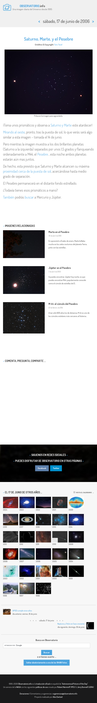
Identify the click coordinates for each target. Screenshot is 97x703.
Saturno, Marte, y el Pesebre (48, 39)
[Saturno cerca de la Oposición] (27, 519)
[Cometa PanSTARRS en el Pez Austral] (43, 519)
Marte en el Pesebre (58, 232)
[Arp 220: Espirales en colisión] (27, 588)
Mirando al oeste (14, 132)
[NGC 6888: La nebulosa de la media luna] (59, 502)
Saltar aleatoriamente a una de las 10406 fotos (46, 662)
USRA (91, 687)
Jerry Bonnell (82, 687)
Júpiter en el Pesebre (59, 267)
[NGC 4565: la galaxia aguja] (76, 571)
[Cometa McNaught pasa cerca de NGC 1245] (59, 537)
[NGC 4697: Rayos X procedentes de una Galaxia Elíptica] (27, 571)
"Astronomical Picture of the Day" (75, 684)
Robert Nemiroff (63, 687)
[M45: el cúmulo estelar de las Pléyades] (59, 519)
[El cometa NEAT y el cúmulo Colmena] (76, 554)
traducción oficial (43, 684)
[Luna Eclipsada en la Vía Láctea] (43, 537)
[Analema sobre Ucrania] (27, 554)
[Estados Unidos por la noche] (43, 588)
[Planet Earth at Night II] (27, 502)
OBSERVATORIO (29, 6)
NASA (18, 687)
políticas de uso (42, 687)
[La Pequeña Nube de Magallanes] (59, 554)
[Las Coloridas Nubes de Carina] (43, 571)
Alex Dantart (58, 697)
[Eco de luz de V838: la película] (76, 519)
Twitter (56, 468)
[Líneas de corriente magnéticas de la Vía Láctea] (76, 502)
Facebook (42, 468)
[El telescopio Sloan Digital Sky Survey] (10, 588)
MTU (73, 687)
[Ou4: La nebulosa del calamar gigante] (10, 502)
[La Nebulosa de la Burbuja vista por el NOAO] (10, 571)
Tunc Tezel (58, 44)
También (8, 197)
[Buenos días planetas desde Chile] (43, 502)
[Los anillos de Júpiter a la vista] (27, 537)
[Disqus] (48, 397)
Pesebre (42, 154)
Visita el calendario (83, 492)
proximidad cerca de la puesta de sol (27, 171)
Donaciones (24, 693)
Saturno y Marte (61, 125)
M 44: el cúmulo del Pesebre (63, 303)
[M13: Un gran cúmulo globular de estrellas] (76, 537)
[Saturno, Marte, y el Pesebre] (43, 554)
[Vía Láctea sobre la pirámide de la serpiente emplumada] (10, 519)
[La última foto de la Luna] (59, 571)
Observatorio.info (25, 684)
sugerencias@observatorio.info (65, 693)
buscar (29, 197)
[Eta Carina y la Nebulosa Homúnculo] (10, 554)
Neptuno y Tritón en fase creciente (70, 624)
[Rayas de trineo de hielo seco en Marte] (10, 537)
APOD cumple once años (22, 610)
